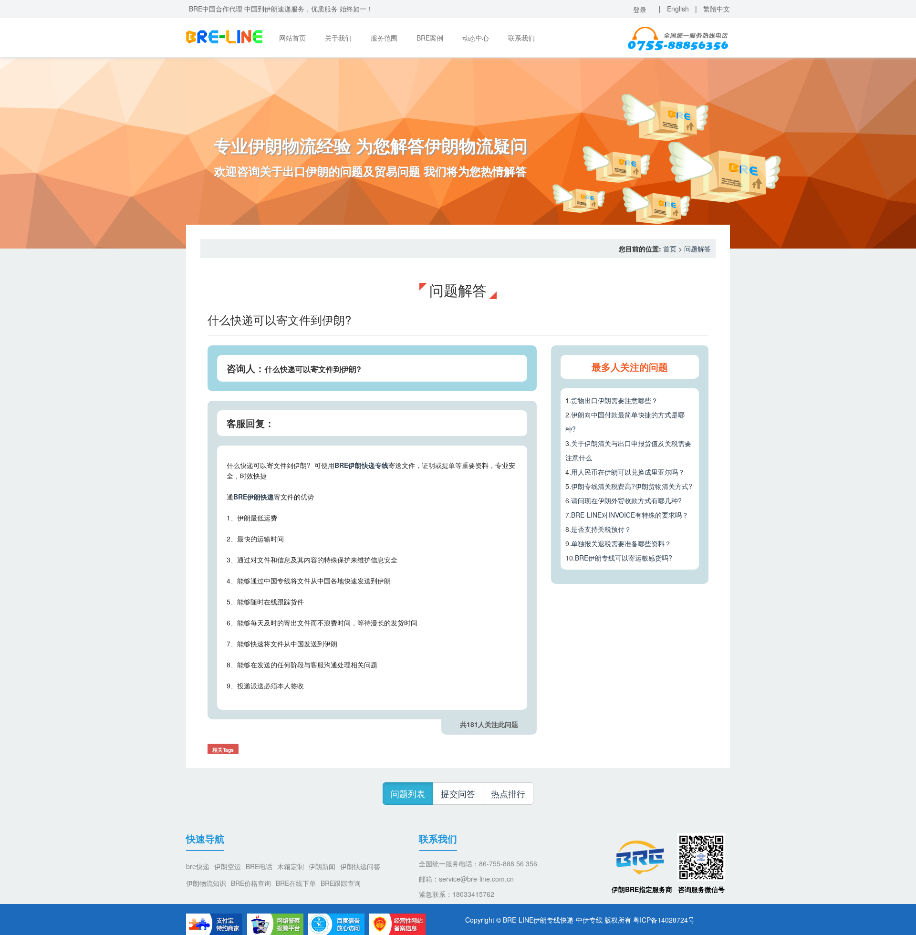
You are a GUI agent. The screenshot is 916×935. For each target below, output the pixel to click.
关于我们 (338, 37)
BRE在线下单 (296, 883)
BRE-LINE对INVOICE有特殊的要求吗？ (629, 514)
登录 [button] (639, 9)
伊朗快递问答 (360, 866)
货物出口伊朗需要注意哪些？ (614, 400)
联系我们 (521, 37)
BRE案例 (429, 37)
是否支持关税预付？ (601, 529)
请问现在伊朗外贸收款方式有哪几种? (626, 500)
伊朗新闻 (322, 866)
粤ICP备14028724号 (664, 920)
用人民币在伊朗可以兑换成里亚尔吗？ (628, 472)
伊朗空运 (227, 866)
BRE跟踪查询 (341, 883)
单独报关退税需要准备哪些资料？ (621, 543)
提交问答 (458, 793)
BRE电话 (259, 866)
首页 (670, 248)
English (678, 8)
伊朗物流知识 (206, 883)
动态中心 (475, 37)
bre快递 (197, 866)
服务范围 (384, 37)
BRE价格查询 (251, 883)
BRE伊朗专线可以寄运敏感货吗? (623, 557)
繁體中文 (716, 8)
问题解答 (697, 248)
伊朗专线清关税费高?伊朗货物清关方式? (631, 486)
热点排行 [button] (508, 793)
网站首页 (292, 37)
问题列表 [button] (408, 793)
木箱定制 (290, 866)
